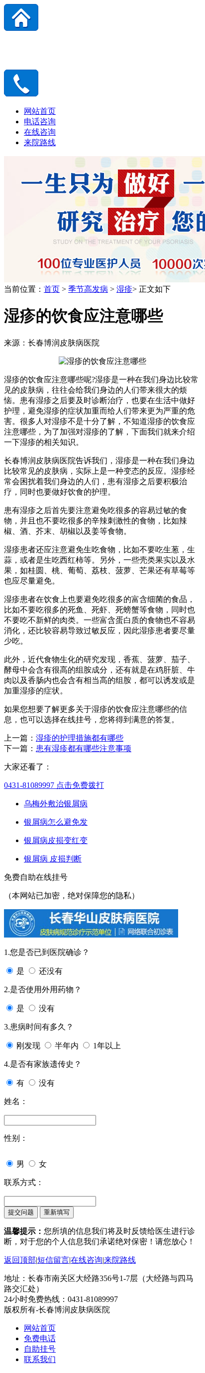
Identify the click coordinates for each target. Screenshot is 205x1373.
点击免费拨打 (54, 785)
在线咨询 (40, 132)
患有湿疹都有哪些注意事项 (83, 748)
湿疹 (124, 289)
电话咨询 (40, 121)
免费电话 (40, 1338)
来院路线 (40, 142)
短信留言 (53, 1260)
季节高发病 (88, 289)
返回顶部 (20, 1260)
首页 (52, 289)
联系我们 (40, 1359)
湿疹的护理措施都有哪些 (79, 738)
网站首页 (40, 111)
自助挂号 (40, 1349)
